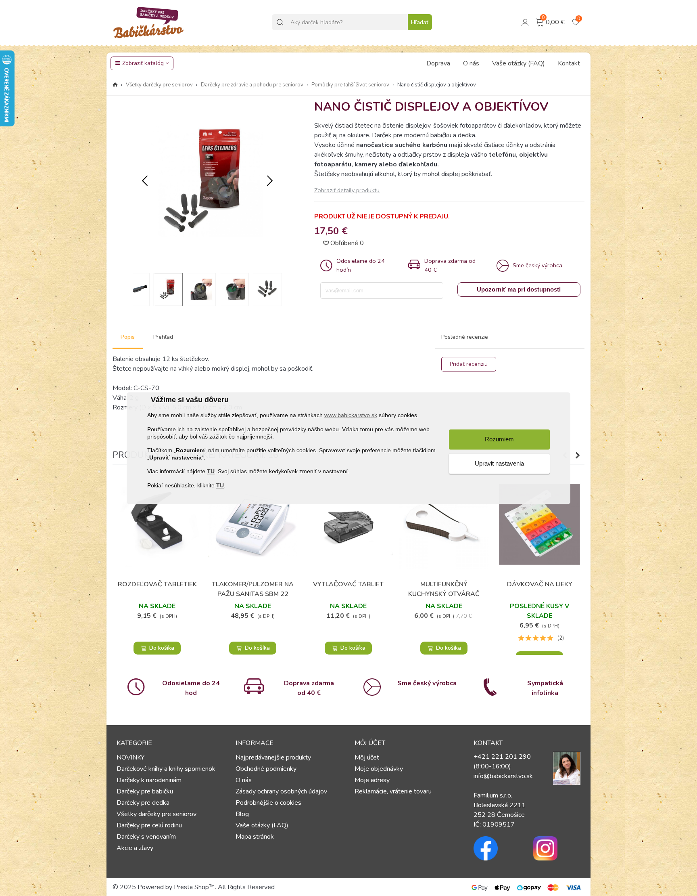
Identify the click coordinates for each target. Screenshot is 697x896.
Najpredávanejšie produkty (273, 757)
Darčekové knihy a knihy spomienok (166, 768)
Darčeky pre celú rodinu (149, 825)
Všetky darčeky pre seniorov (156, 814)
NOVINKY (130, 757)
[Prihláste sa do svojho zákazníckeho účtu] (525, 21)
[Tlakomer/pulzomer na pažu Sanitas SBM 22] (252, 524)
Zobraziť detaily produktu (347, 190)
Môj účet (367, 757)
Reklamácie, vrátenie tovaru (393, 791)
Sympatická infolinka (545, 688)
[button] (270, 181)
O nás (471, 63)
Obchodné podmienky (266, 768)
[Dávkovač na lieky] (539, 524)
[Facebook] (497, 848)
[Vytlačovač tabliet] (348, 524)
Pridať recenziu (469, 364)
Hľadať (419, 22)
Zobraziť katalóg (143, 63)
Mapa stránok (255, 836)
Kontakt (569, 63)
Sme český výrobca (427, 683)
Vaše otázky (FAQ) (518, 63)
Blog (242, 814)
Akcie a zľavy (135, 848)
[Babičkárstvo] (149, 22)
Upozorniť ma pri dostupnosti (519, 289)
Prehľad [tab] (163, 337)
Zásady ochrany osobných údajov (281, 791)
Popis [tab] (128, 337)
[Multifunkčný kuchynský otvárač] (443, 524)
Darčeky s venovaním (146, 836)
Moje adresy (372, 780)
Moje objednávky (379, 768)
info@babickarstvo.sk (503, 776)
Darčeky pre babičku (145, 791)
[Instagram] (557, 848)
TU (211, 471)
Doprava (438, 63)
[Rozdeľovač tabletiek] (157, 524)
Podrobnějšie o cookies (268, 802)
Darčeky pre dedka (143, 802)
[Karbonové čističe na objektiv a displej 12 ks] (207, 261)
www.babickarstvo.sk (350, 415)
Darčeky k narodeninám (149, 780)
